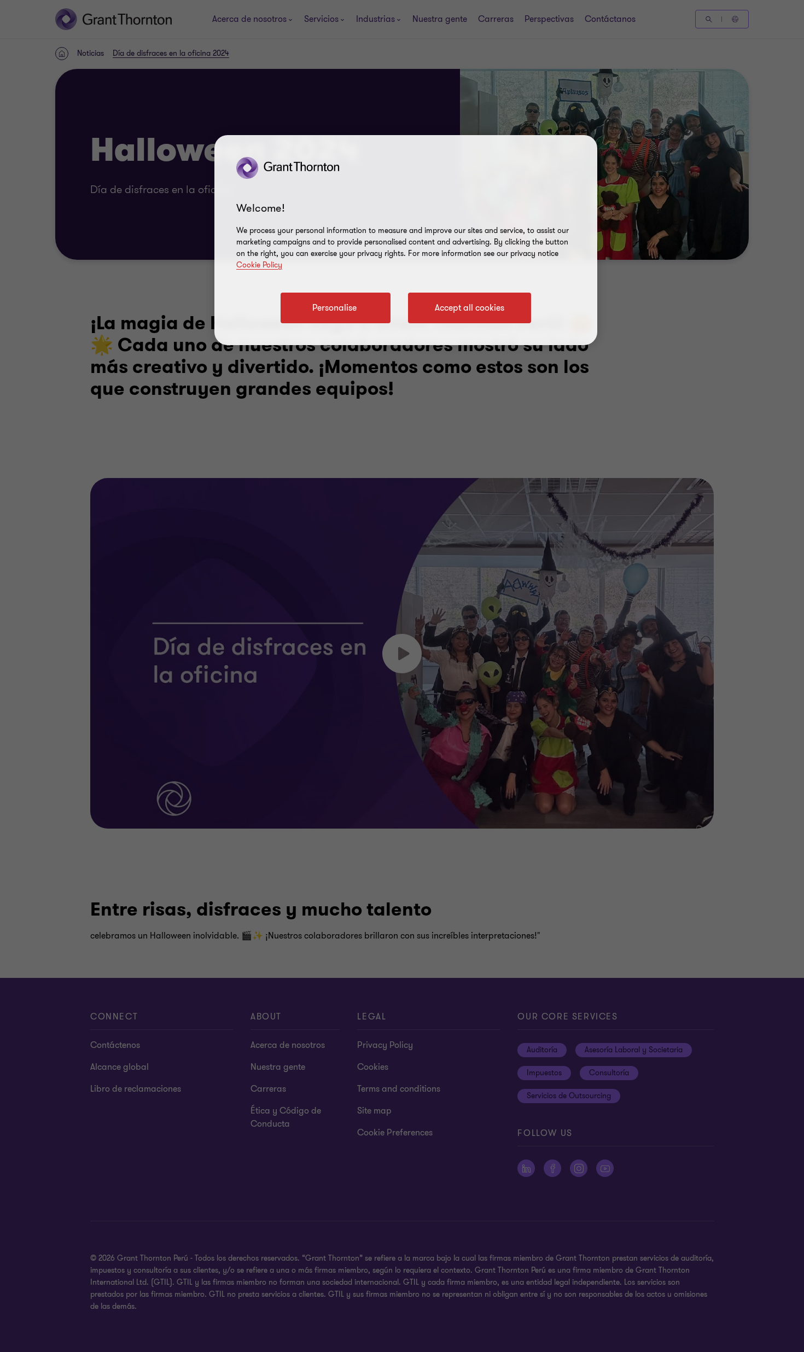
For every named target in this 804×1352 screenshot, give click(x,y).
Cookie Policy (259, 265)
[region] (405, 240)
